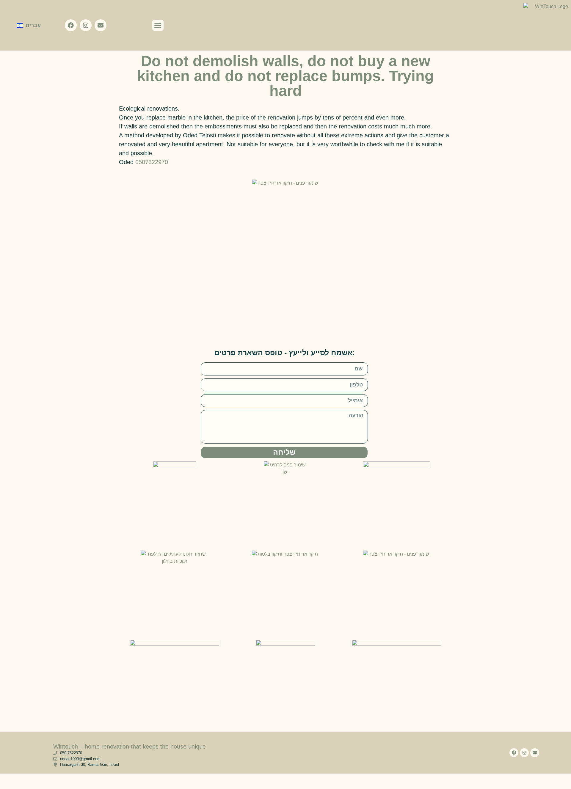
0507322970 (151, 162)
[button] (158, 25)
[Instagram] (86, 25)
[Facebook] (71, 25)
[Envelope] (100, 25)
